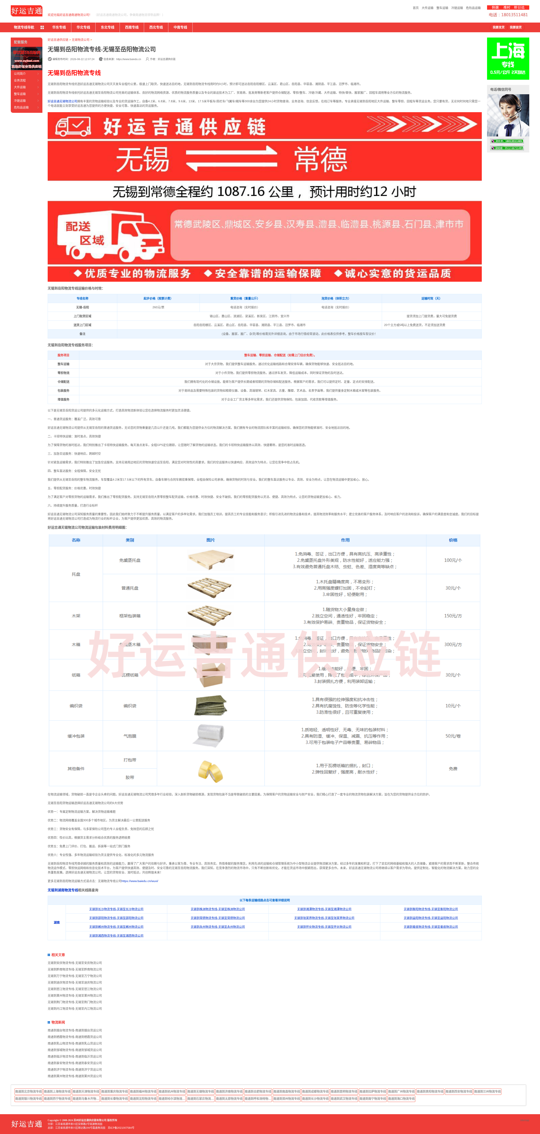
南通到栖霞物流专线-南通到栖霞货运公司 (75, 1036)
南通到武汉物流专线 (344, 1098)
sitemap (524, 1120)
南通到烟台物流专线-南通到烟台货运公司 (75, 1030)
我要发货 (499, 27)
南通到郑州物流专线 (286, 1098)
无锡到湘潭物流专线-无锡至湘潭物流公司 (324, 909)
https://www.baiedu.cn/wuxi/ (140, 881)
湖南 (57, 922)
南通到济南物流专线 (229, 1091)
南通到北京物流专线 (28, 1091)
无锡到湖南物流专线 (63, 890)
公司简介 (20, 73)
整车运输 (442, 7)
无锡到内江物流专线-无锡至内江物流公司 (75, 1008)
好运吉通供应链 (58, 39)
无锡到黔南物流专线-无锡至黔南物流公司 (75, 969)
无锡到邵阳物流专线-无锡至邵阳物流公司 (116, 918)
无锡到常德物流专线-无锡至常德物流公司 (218, 918)
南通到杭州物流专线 (172, 1091)
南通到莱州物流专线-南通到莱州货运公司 (75, 1076)
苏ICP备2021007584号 (121, 1127)
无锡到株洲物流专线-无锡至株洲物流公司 (218, 909)
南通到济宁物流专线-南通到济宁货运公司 (75, 1069)
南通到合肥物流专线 (258, 1091)
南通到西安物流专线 (459, 1091)
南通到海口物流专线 (401, 1098)
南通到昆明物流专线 (344, 1091)
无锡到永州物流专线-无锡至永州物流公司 (218, 926)
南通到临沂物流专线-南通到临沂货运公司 (75, 1056)
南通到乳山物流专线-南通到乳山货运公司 (75, 1043)
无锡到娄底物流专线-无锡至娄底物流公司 (431, 926)
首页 (416, 7)
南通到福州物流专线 (143, 1091)
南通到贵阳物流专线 (430, 1091)
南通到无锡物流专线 (200, 1091)
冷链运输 (457, 7)
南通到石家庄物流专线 (201, 1098)
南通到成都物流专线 (315, 1091)
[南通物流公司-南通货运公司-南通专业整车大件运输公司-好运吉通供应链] (26, 10)
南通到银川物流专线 (28, 1098)
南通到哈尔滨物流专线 (172, 1098)
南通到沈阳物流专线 (143, 1098)
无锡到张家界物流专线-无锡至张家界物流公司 (324, 918)
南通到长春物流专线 (114, 1098)
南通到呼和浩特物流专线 (258, 1098)
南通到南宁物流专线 (372, 1098)
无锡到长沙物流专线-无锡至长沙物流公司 (116, 909)
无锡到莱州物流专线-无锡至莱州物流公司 (75, 995)
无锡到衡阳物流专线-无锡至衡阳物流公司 (431, 909)
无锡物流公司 (80, 39)
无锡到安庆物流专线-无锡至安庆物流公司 (75, 962)
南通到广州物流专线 (401, 1091)
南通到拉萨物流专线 (372, 1091)
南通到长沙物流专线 (315, 1098)
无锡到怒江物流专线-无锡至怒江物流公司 (75, 989)
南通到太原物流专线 (229, 1098)
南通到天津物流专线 (86, 1091)
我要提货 (516, 27)
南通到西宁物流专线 (57, 1098)
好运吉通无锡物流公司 (62, 101)
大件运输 (427, 7)
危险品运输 (473, 7)
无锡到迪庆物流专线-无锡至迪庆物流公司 (75, 982)
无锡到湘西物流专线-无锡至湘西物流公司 (116, 935)
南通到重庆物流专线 (114, 1091)
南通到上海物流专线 (57, 1091)
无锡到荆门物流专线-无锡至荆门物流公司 (75, 1002)
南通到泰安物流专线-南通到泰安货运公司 (75, 1063)
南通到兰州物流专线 (487, 1091)
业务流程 (20, 80)
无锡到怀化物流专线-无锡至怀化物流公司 (324, 926)
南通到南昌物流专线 (286, 1091)
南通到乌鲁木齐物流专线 (86, 1098)
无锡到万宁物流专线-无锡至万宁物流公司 (75, 976)
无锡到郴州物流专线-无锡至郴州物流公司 (116, 926)
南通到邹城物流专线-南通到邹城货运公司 (75, 1050)
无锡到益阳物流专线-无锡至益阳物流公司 (431, 918)
